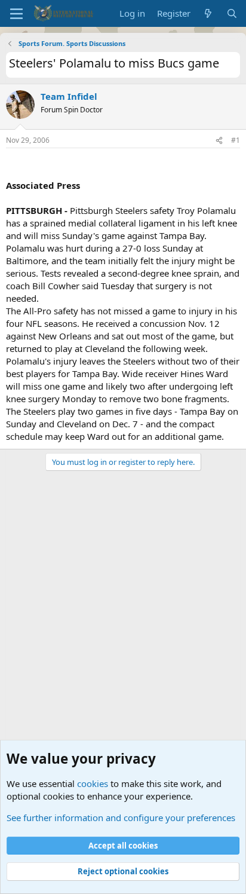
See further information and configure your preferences (121, 817)
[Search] (232, 13)
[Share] (219, 141)
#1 (235, 140)
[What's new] (208, 13)
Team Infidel (69, 96)
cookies (92, 783)
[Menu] (16, 14)
